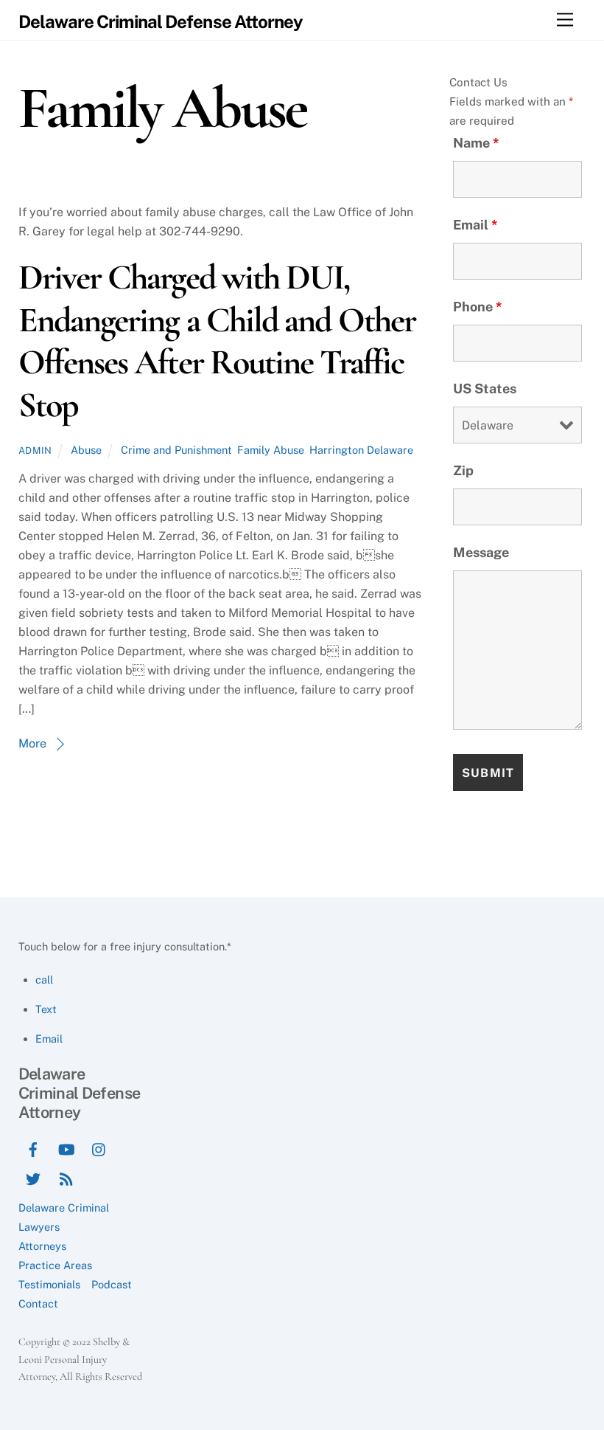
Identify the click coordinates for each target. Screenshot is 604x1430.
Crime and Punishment (176, 449)
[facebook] (33, 1147)
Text (46, 1009)
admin (35, 450)
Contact (38, 1303)
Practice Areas (55, 1265)
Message (481, 552)
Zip (463, 470)
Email (475, 224)
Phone (477, 306)
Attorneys (42, 1246)
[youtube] (66, 1147)
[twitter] (33, 1177)
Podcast (111, 1284)
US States (484, 388)
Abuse (86, 449)
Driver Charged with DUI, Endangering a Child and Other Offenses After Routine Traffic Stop (216, 341)
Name (476, 143)
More (32, 743)
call (44, 979)
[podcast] (66, 1177)
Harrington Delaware (361, 449)
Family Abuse (270, 449)
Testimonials (49, 1284)
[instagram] (99, 1147)
